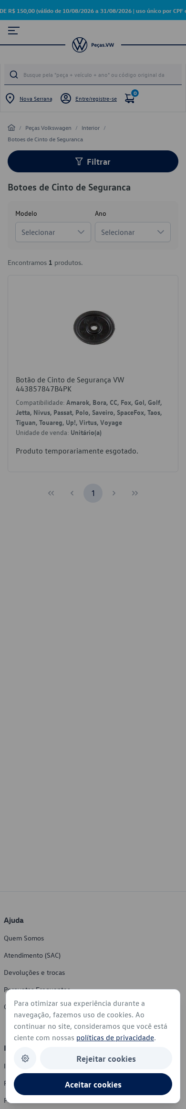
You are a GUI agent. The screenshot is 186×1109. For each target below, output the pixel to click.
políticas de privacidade (115, 1037)
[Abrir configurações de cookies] (25, 1058)
